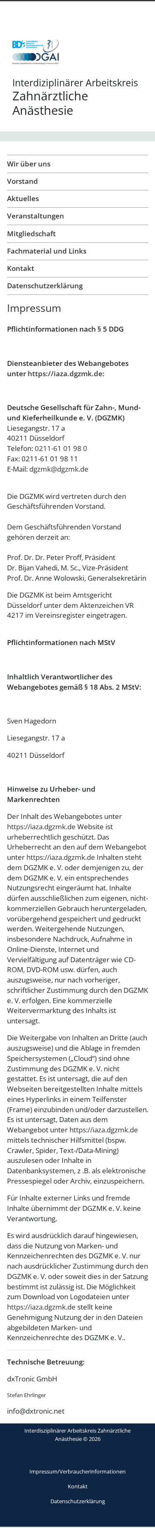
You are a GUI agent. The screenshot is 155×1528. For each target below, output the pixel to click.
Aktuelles (23, 198)
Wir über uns (28, 163)
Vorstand (22, 181)
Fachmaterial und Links (46, 251)
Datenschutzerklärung (45, 285)
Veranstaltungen (35, 216)
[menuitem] (77, 1471)
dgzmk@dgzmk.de (58, 469)
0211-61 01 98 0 (61, 448)
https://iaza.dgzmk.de (65, 373)
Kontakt (20, 268)
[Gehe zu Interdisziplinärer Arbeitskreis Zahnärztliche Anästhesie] (35, 55)
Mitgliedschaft (31, 233)
